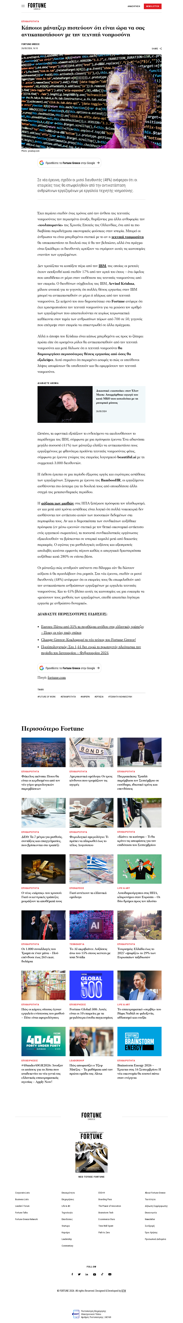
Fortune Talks (21, 1212)
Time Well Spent (105, 1226)
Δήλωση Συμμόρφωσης (156, 1206)
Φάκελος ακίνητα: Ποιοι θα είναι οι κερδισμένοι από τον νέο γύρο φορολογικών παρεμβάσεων (40, 782)
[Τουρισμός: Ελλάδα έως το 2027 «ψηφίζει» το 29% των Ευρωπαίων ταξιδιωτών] (139, 925)
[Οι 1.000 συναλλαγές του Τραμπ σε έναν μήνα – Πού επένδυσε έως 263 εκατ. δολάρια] (43, 925)
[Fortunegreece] (37, 8)
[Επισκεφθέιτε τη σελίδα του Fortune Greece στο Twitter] (79, 1274)
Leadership (67, 1239)
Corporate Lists (22, 1192)
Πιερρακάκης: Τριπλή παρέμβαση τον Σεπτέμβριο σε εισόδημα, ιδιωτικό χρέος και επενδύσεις (138, 782)
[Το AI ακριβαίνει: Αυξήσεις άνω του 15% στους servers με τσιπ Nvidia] (92, 925)
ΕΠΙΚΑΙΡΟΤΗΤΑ (30, 21)
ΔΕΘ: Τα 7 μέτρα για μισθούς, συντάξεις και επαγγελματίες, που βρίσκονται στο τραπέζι (41, 841)
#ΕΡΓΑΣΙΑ (99, 696)
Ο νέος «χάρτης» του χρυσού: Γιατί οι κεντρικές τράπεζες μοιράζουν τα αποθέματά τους (41, 897)
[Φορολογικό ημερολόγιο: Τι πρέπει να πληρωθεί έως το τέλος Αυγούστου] (92, 813)
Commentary (67, 1245)
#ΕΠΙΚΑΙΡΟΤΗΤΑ (68, 696)
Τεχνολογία (67, 1212)
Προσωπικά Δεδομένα (155, 1239)
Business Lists (22, 1199)
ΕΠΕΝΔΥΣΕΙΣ (77, 888)
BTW (124, 1290)
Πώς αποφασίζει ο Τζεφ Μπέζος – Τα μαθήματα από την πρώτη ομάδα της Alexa (91, 1069)
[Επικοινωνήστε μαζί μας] (109, 1274)
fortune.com (57, 677)
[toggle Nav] (23, 6)
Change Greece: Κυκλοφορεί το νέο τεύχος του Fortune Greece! (88, 640)
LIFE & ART (123, 888)
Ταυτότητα (150, 1199)
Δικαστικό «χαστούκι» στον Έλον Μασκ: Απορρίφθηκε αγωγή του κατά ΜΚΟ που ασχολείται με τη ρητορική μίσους (117, 397)
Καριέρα (66, 1232)
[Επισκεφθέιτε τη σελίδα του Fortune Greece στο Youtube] (94, 1275)
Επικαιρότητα (68, 1192)
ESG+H (101, 1192)
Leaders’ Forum (22, 1206)
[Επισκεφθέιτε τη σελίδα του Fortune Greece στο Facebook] (72, 1274)
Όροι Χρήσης (151, 1232)
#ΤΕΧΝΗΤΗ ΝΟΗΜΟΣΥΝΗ (120, 696)
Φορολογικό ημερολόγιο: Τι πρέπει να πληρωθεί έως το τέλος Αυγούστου (89, 841)
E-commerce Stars (106, 1219)
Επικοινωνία (151, 1212)
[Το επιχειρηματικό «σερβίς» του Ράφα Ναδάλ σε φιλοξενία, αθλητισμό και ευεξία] (139, 985)
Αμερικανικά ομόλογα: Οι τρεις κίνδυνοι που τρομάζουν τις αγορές (91, 780)
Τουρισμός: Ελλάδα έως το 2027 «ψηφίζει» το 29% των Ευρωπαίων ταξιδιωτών (136, 953)
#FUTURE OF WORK (47, 696)
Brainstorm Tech (105, 1212)
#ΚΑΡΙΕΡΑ (85, 696)
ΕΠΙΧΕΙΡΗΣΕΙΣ (78, 1004)
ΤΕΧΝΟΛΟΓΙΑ (77, 944)
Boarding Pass (105, 1199)
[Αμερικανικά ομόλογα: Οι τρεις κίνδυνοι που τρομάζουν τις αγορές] (92, 752)
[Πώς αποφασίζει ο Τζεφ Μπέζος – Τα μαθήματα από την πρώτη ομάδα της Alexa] (92, 1041)
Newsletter (150, 1219)
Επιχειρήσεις (68, 1199)
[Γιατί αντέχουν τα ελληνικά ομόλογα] (92, 869)
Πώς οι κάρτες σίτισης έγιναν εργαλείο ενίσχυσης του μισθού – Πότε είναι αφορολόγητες (42, 1013)
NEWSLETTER (152, 6)
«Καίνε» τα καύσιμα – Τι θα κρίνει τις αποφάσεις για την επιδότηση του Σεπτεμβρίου (136, 841)
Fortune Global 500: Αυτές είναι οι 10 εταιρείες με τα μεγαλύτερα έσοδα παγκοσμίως (91, 1013)
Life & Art (66, 1206)
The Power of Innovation (109, 1206)
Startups (66, 1226)
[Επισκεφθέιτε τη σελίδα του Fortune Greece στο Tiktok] (102, 1274)
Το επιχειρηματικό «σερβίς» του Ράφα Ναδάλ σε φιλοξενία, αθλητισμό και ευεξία (139, 1013)
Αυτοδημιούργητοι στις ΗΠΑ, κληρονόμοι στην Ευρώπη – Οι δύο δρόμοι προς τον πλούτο (138, 897)
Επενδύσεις (67, 1219)
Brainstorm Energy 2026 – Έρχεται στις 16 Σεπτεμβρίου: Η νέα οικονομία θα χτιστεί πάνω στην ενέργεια (139, 1071)
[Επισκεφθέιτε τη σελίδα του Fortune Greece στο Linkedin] (87, 1274)
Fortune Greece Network (26, 1219)
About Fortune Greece (155, 1192)
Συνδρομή (150, 1226)
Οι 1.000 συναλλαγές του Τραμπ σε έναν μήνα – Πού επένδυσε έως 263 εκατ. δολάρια (39, 955)
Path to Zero (104, 1232)
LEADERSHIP (77, 1060)
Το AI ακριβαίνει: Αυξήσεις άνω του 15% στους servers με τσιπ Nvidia (90, 953)
